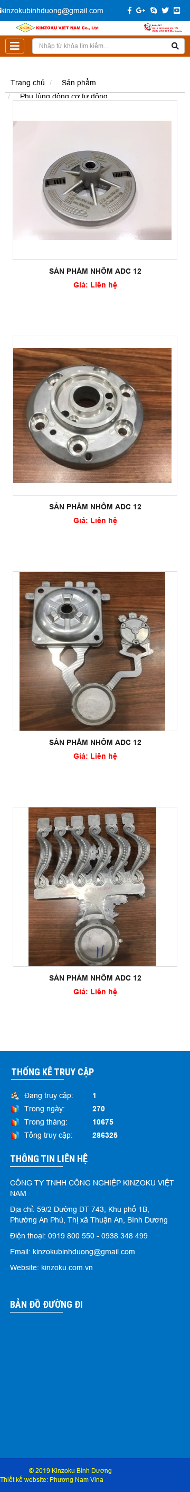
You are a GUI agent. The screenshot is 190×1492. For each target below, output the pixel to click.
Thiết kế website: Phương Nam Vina (51, 1480)
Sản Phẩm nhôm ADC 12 (95, 271)
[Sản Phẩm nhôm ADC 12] (92, 179)
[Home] (95, 27)
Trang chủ (28, 82)
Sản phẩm (79, 82)
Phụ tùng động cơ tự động (64, 96)
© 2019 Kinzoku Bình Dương (70, 1471)
